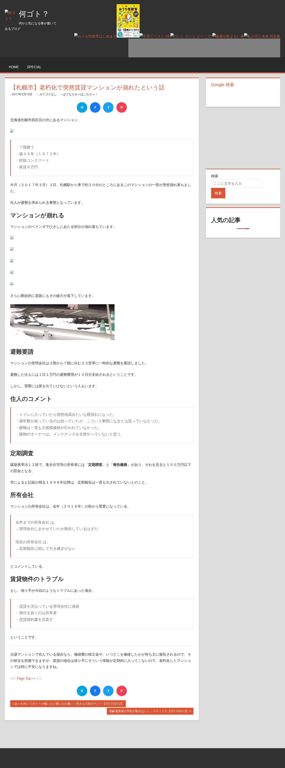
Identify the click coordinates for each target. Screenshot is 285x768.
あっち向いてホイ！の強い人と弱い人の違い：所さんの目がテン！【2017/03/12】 (69, 704)
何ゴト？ (34, 14)
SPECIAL (34, 67)
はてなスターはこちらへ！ (80, 94)
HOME (14, 67)
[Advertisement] (204, 48)
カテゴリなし (48, 94)
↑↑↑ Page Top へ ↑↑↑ (26, 678)
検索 (214, 175)
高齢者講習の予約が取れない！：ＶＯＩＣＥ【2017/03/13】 (149, 712)
